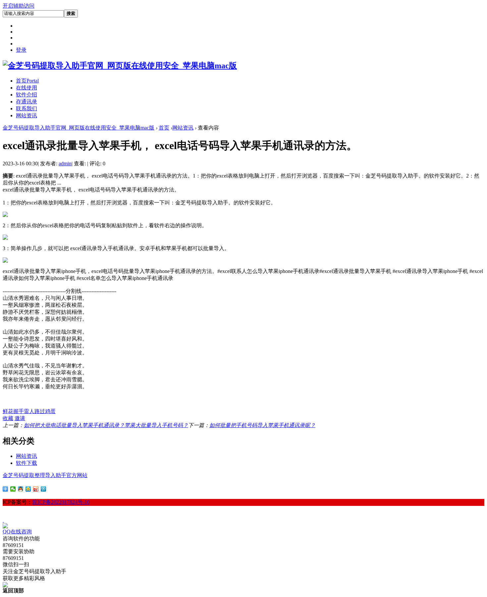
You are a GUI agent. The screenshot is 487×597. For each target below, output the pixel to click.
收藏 (8, 418)
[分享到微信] (13, 489)
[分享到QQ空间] (28, 489)
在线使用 (26, 87)
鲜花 (8, 411)
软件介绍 (26, 94)
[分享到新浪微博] (36, 489)
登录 (21, 50)
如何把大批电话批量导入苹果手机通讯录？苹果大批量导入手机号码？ (106, 425)
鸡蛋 (50, 411)
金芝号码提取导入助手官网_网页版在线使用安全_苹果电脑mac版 (78, 128)
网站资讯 (26, 115)
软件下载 (26, 463)
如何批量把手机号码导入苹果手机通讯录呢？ (262, 425)
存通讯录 (26, 101)
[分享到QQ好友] (21, 489)
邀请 (20, 418)
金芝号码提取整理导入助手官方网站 (45, 475)
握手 (18, 411)
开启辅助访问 (18, 6)
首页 (27, 80)
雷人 (29, 411)
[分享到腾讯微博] (43, 489)
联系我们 (26, 108)
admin (65, 163)
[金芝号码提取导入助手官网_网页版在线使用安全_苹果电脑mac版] (120, 65)
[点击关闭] (3, 520)
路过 (39, 411)
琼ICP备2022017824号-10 (61, 502)
